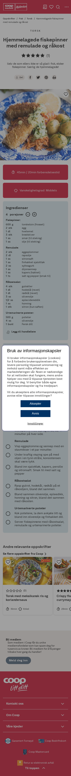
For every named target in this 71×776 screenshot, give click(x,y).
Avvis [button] (35, 413)
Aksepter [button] (35, 403)
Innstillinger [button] (35, 423)
